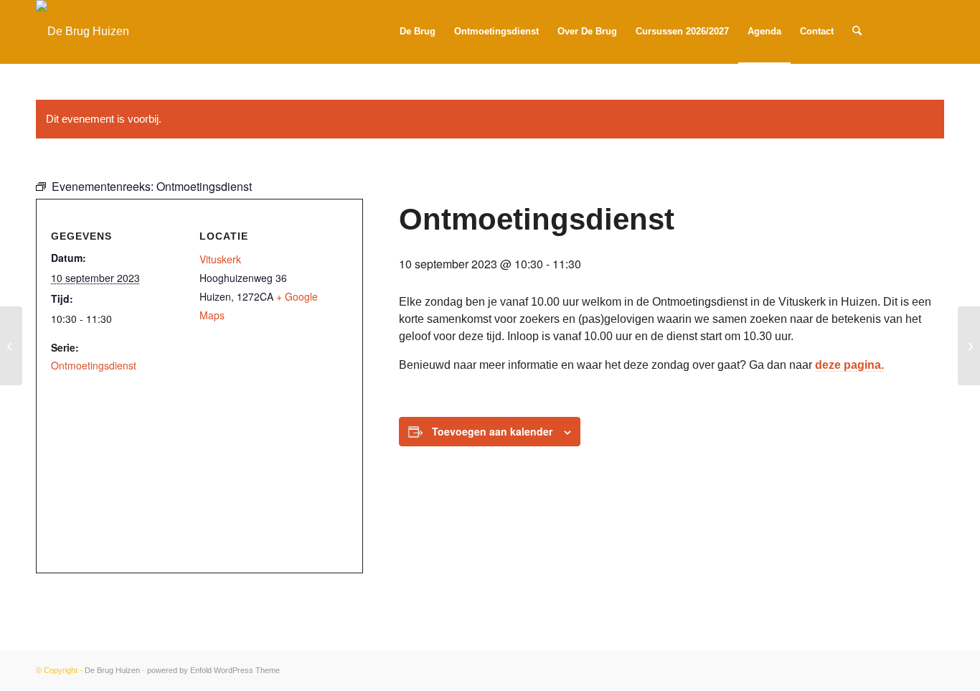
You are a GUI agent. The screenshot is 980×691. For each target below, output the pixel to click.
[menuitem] (417, 31)
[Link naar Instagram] (912, 31)
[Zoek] (857, 31)
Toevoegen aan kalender (492, 431)
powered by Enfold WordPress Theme (213, 670)
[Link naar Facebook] (933, 31)
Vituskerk (220, 259)
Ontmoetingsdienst (93, 365)
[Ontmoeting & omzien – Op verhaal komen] (969, 345)
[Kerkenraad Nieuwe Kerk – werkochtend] (11, 345)
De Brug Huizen (112, 670)
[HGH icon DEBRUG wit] (82, 31)
